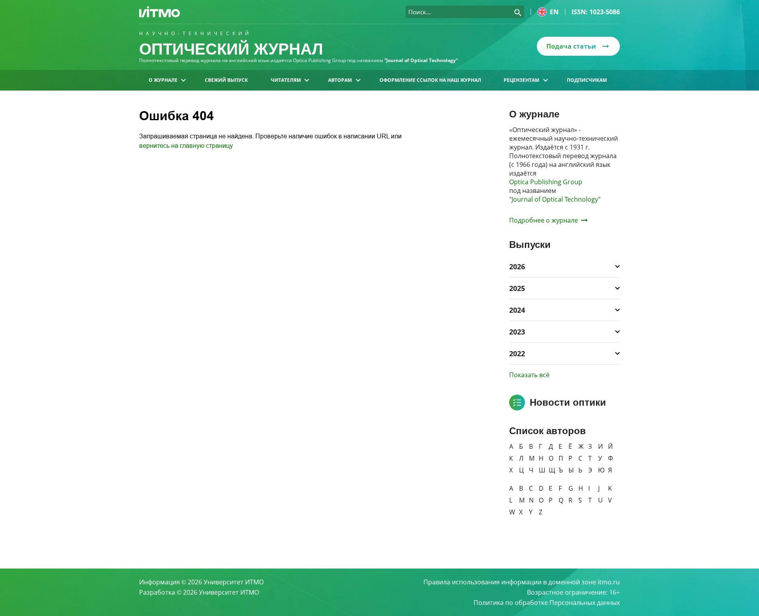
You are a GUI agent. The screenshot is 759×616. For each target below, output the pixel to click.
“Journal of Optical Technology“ (421, 60)
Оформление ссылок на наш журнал (430, 80)
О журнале (163, 80)
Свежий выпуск (226, 80)
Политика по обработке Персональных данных (547, 603)
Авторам (340, 80)
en (554, 12)
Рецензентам (521, 80)
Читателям (286, 80)
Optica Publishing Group (545, 182)
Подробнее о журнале (543, 220)
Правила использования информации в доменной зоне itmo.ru (521, 582)
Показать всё (529, 375)
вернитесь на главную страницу (186, 145)
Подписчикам (587, 80)
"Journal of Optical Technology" (554, 199)
